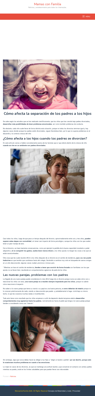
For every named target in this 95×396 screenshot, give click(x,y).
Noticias (13, 376)
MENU (87, 17)
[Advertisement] (47, 41)
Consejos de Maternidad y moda (59, 391)
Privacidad (76, 391)
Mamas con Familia (47, 4)
